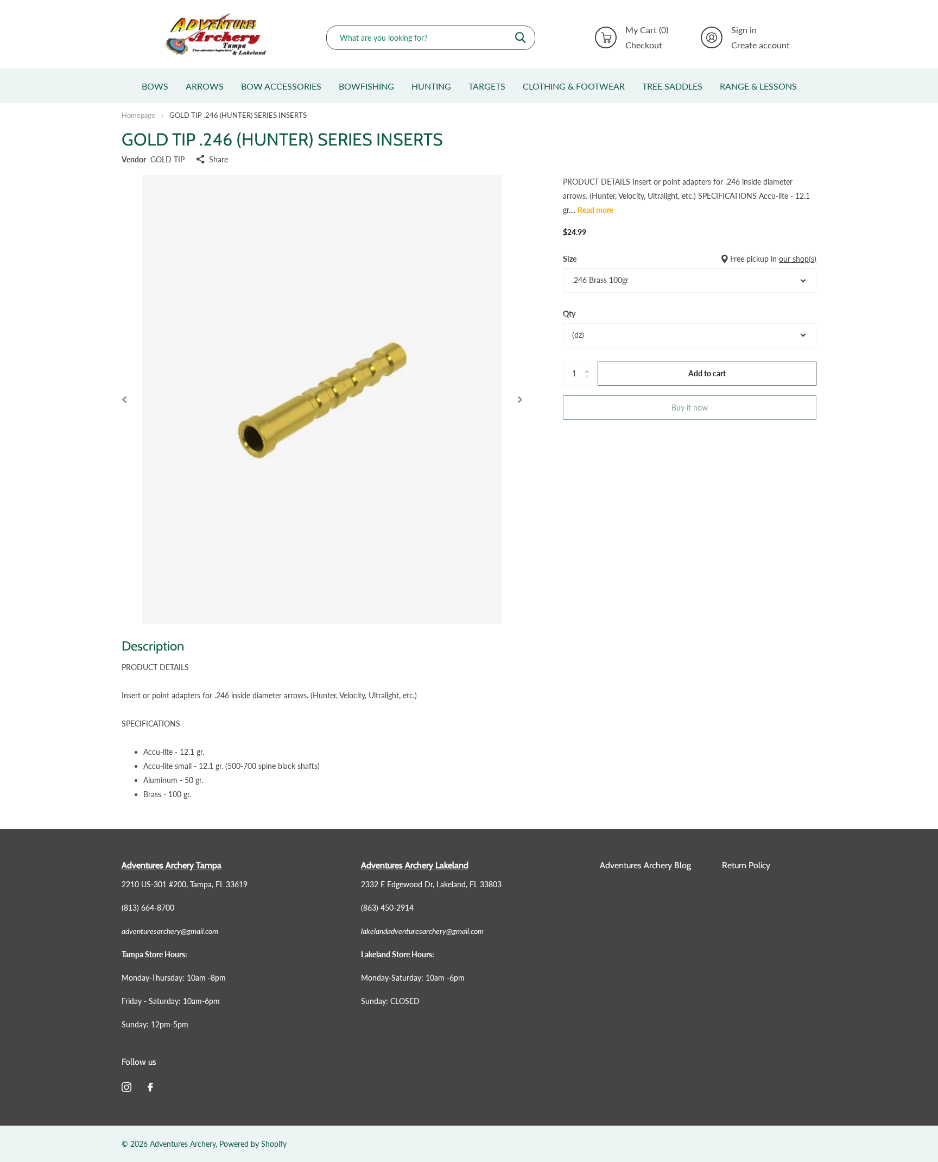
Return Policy (746, 865)
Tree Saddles (672, 86)
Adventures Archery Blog (645, 865)
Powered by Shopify (253, 1143)
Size (689, 258)
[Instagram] (126, 1087)
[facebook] (150, 1087)
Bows (155, 86)
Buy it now (689, 407)
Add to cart (707, 372)
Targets (486, 86)
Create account (760, 45)
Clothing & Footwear (574, 86)
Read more (595, 209)
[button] (124, 399)
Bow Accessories (281, 86)
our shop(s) (797, 258)
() (646, 30)
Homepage (138, 115)
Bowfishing (366, 86)
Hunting (431, 86)
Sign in (744, 30)
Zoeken (520, 38)
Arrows (205, 86)
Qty (569, 313)
